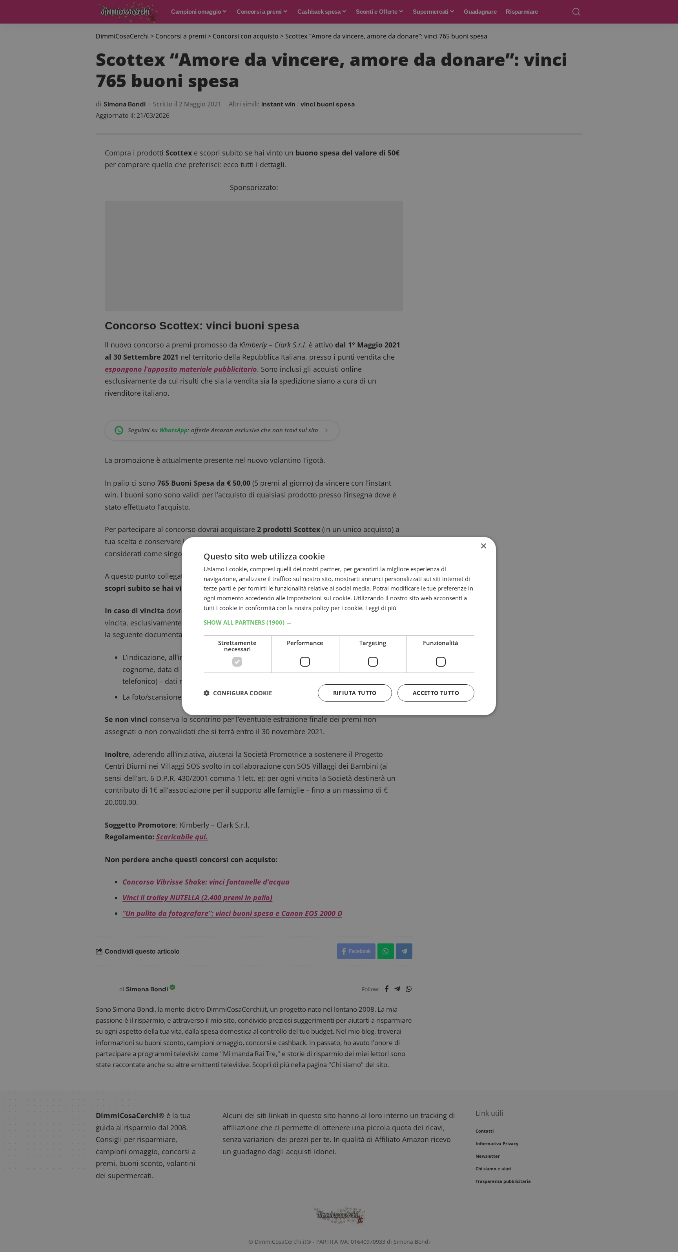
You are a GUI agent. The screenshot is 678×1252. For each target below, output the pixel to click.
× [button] (483, 546)
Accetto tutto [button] (436, 692)
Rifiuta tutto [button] (355, 692)
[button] (339, 622)
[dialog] (339, 626)
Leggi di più (380, 608)
